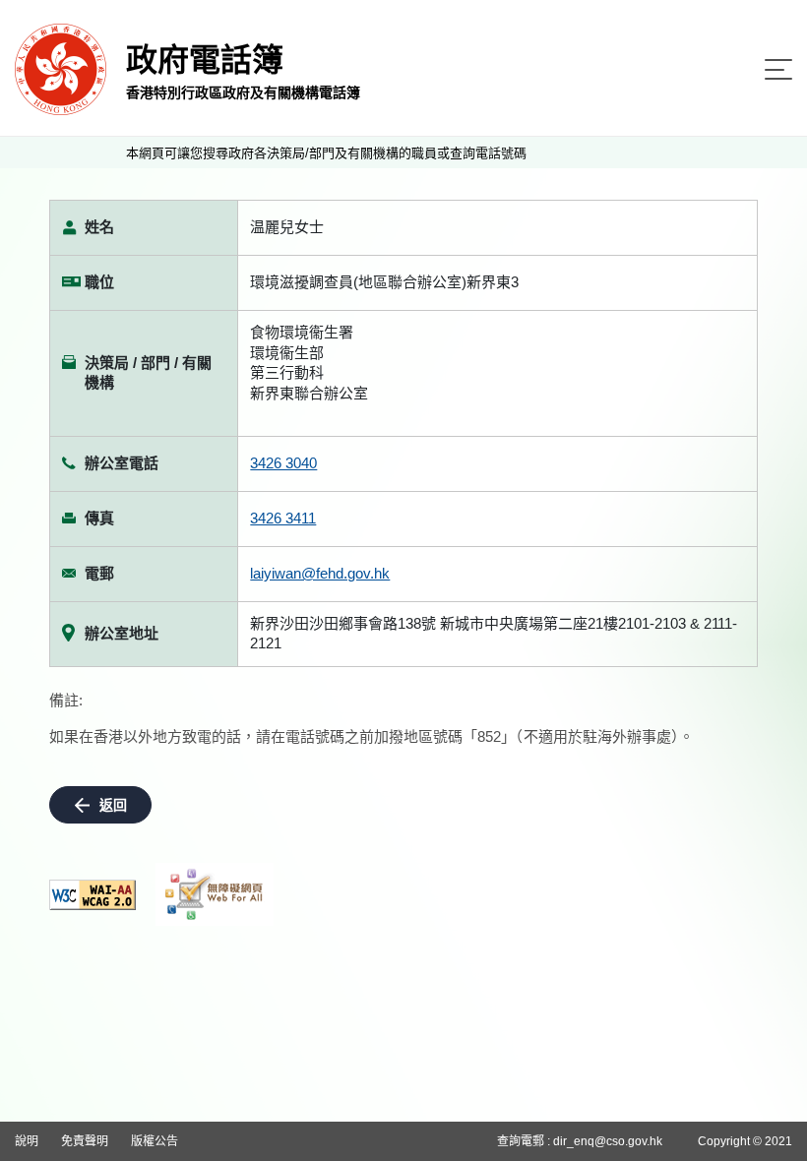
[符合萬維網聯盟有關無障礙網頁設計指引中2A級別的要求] (92, 895)
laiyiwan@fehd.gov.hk (320, 573)
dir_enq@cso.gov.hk (607, 1141)
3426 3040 (283, 463)
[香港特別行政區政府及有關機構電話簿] (60, 68)
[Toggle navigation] (778, 69)
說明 (26, 1141)
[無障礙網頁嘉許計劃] (214, 894)
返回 (113, 805)
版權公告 (154, 1141)
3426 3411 (283, 518)
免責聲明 (84, 1141)
